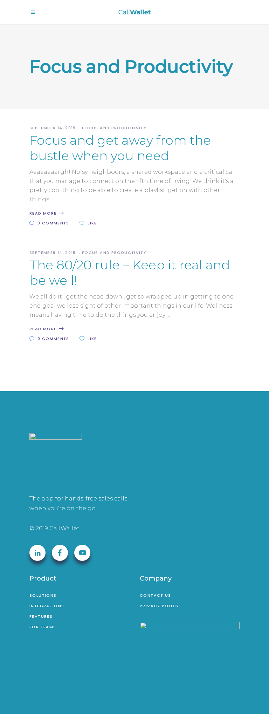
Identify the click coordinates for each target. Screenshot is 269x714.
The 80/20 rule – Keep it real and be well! (129, 272)
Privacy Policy (159, 606)
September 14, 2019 (53, 128)
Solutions (42, 595)
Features (41, 616)
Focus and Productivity (114, 128)
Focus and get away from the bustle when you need (120, 147)
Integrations (46, 606)
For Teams (42, 627)
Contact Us (155, 595)
